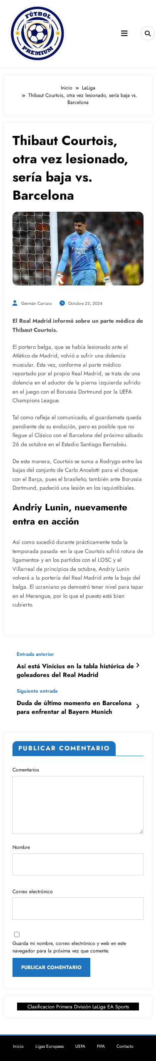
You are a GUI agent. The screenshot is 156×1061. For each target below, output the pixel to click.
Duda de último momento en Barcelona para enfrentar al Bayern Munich (74, 707)
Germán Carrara (36, 303)
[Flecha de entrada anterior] (137, 665)
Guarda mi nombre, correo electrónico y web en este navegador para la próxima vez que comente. (69, 947)
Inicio (18, 1046)
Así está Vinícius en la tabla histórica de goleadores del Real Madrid (75, 670)
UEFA (80, 1046)
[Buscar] (147, 33)
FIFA (101, 1046)
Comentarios (25, 769)
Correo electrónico (32, 891)
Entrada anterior (35, 654)
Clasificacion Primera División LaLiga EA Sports (78, 1006)
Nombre (21, 847)
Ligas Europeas (49, 1046)
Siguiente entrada (37, 691)
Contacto (125, 1046)
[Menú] (124, 33)
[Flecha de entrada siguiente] (137, 706)
